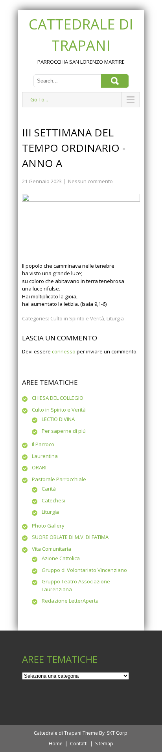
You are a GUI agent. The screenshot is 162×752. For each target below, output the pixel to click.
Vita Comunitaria (51, 548)
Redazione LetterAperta (70, 600)
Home (56, 743)
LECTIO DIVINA (58, 419)
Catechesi (53, 500)
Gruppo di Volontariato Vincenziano (84, 570)
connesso (63, 351)
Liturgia (115, 318)
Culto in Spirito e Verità (77, 318)
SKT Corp (117, 733)
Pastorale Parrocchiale (59, 479)
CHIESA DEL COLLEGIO (57, 397)
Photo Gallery (48, 525)
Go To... (39, 99)
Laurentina (45, 456)
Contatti (79, 743)
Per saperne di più (64, 430)
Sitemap (104, 743)
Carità (49, 488)
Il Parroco (43, 444)
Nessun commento (90, 181)
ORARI (39, 467)
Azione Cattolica (61, 558)
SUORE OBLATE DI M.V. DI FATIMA (70, 537)
